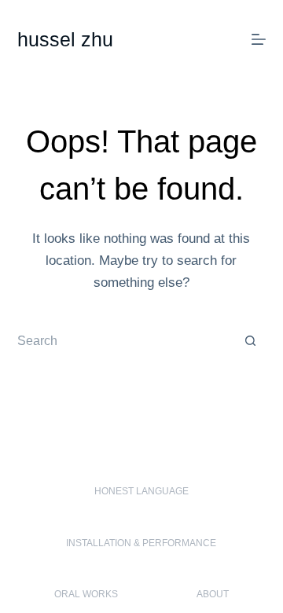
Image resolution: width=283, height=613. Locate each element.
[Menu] (259, 39)
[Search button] (250, 341)
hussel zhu (65, 39)
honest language (141, 491)
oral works (86, 594)
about (213, 594)
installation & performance (141, 543)
